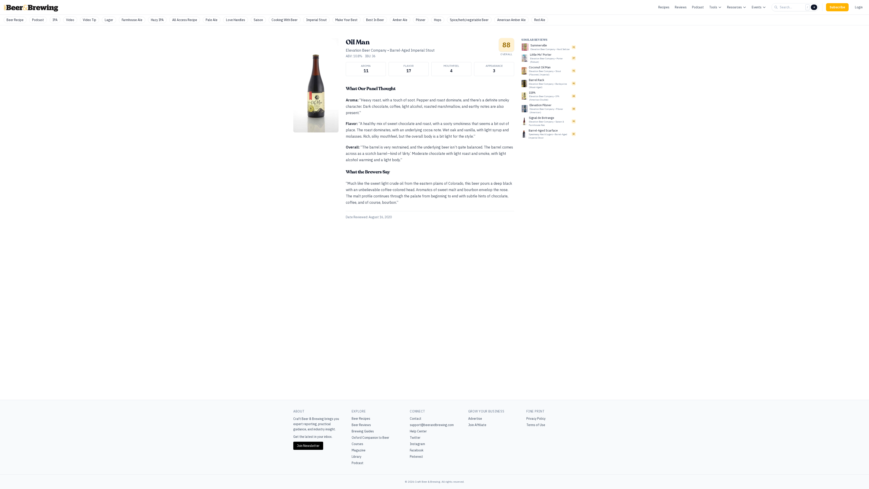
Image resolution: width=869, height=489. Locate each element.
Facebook (416, 450)
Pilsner (420, 20)
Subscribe (837, 7)
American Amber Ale (511, 20)
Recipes (663, 7)
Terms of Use (535, 425)
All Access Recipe (184, 20)
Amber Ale (400, 20)
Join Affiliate (477, 425)
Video (70, 20)
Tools (713, 7)
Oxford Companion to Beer (370, 438)
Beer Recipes (361, 419)
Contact (415, 419)
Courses (357, 444)
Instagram (417, 444)
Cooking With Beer (285, 20)
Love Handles (235, 20)
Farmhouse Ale (132, 20)
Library (356, 457)
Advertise (475, 419)
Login (859, 7)
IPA (55, 20)
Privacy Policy (536, 419)
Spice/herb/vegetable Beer (469, 20)
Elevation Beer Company (366, 50)
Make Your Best (346, 20)
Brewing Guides (363, 431)
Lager (109, 20)
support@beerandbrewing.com (432, 425)
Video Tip (89, 20)
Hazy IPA (157, 20)
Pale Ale (211, 20)
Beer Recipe (15, 20)
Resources (734, 7)
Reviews (681, 7)
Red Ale (539, 20)
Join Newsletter (308, 446)
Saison (258, 20)
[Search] (814, 7)
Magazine (358, 450)
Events (757, 7)
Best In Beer (375, 20)
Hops (437, 20)
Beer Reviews (361, 425)
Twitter (415, 438)
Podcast (698, 7)
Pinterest (416, 457)
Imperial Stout (316, 20)
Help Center (418, 431)
